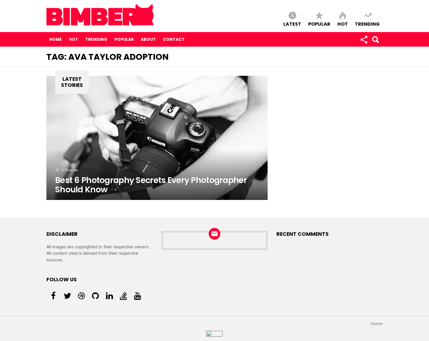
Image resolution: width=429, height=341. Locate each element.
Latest (292, 24)
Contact (174, 39)
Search (375, 39)
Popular (319, 24)
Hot (342, 24)
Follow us (363, 39)
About (148, 39)
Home (55, 39)
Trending (367, 24)
